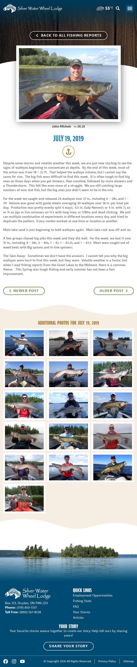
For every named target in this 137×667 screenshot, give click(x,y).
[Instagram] (14, 661)
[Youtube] (22, 661)
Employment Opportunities (93, 595)
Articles (78, 618)
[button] (130, 8)
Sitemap (128, 661)
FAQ (76, 607)
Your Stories (81, 612)
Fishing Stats (82, 601)
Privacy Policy (107, 661)
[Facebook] (5, 661)
